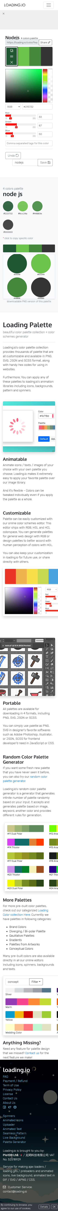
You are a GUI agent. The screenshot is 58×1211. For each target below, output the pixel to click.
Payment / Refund (15, 1081)
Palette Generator (14, 1142)
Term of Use (11, 1085)
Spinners (9, 1116)
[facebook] (4, 1107)
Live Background (14, 1137)
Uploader (9, 1124)
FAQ (5, 1076)
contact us (32, 1053)
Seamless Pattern (14, 1133)
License (8, 1094)
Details (44, 1206)
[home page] (14, 5)
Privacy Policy (12, 1089)
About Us (9, 1103)
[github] (15, 1107)
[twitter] (9, 1107)
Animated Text (12, 1129)
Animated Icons (13, 1120)
